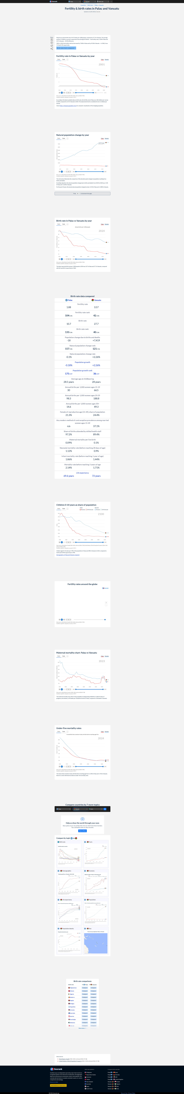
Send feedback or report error (58, 1085)
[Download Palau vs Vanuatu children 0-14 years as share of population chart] (67, 509)
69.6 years (69, 476)
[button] (51, 39)
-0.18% (68, 365)
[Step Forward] (64, 620)
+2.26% (96, 365)
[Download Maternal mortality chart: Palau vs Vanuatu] (67, 656)
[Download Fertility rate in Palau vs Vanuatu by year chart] (67, 59)
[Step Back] (60, 93)
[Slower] (66, 93)
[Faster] (70, 93)
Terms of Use (124, 1093)
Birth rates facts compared (65, 48)
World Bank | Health (64, 1059)
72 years (96, 476)
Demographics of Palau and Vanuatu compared (67, 555)
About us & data (54, 1082)
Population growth (82, 362)
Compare (84, 987)
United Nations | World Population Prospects (70, 1061)
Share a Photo (82, 831)
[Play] (62, 93)
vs (113, 1072)
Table (63, 59)
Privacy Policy (131, 1093)
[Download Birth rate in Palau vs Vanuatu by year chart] (67, 224)
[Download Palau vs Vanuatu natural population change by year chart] (67, 138)
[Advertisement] (71, 24)
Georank (98, 11)
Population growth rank (82, 370)
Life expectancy (82, 473)
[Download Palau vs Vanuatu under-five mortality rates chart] (67, 731)
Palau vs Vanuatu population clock (68, 105)
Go (105, 809)
